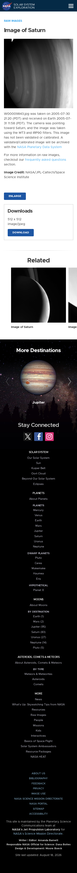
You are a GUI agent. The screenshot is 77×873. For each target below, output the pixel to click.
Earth (38, 520)
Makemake (38, 568)
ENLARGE (15, 196)
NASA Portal (38, 804)
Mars (38, 525)
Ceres (38, 563)
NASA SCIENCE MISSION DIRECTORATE (38, 799)
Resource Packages (38, 751)
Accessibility (38, 814)
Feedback (38, 783)
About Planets (38, 499)
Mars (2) (38, 621)
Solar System (38, 452)
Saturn (38, 536)
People (38, 720)
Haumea (38, 573)
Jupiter (38, 402)
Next (69, 381)
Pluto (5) (38, 647)
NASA (5, 5)
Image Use (38, 793)
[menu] (71, 6)
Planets (38, 493)
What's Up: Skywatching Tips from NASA (38, 704)
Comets (38, 684)
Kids (38, 730)
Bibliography (38, 778)
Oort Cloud (38, 473)
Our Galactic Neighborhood (22, 15)
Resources (38, 709)
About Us (38, 773)
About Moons (38, 605)
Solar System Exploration (22, 5)
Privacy (38, 788)
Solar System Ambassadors (38, 746)
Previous (8, 381)
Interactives (38, 735)
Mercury (38, 510)
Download (20, 232)
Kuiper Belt (38, 468)
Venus (38, 515)
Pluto (38, 558)
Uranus (38, 541)
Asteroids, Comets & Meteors (38, 657)
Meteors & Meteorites (38, 674)
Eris (38, 579)
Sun (38, 463)
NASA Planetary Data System (39, 147)
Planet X (38, 590)
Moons (38, 599)
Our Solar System (38, 458)
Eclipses (38, 484)
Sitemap (38, 809)
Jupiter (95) (38, 626)
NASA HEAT (38, 756)
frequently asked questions (45, 159)
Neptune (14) (38, 642)
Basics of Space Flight (38, 741)
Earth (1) (38, 616)
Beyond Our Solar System (38, 478)
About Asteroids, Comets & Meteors (38, 662)
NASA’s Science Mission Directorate (38, 833)
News (38, 699)
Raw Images (13, 21)
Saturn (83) (38, 632)
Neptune (38, 546)
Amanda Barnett (48, 840)
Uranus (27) (38, 637)
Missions (38, 725)
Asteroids (38, 679)
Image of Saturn (22, 327)
